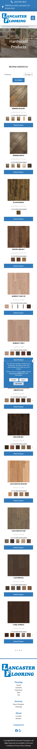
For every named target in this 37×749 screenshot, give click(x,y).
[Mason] (24, 165)
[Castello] (18, 165)
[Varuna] (29, 165)
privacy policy (21, 371)
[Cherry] (23, 306)
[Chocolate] (28, 306)
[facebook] (16, 730)
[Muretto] (18, 118)
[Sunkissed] (24, 588)
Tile (18, 695)
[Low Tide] (28, 447)
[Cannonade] (19, 189)
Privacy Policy (19, 745)
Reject (23, 380)
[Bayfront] (19, 424)
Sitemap (28, 745)
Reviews (18, 718)
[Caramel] (12, 306)
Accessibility (20, 743)
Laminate (18, 687)
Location (19, 716)
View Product (18, 125)
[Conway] (17, 447)
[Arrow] (12, 541)
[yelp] (20, 730)
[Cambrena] (18, 96)
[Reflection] (23, 400)
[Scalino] (24, 118)
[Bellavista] (19, 143)
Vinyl (18, 692)
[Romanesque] (26, 494)
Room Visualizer (18, 704)
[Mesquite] (13, 588)
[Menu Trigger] (33, 18)
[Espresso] (19, 565)
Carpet (18, 685)
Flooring (8, 26)
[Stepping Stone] (28, 400)
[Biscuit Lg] (19, 283)
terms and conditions (15, 373)
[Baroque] (17, 541)
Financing (18, 707)
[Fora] (13, 118)
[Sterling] (18, 588)
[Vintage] (29, 588)
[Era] (19, 236)
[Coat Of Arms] (19, 471)
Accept (13, 380)
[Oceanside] (28, 635)
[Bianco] (13, 165)
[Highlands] (21, 494)
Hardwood (14, 26)
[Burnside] (12, 447)
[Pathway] (17, 400)
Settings (18, 383)
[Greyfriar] (15, 494)
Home (3, 26)
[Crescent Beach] (23, 447)
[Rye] (18, 259)
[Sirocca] (24, 259)
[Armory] (19, 518)
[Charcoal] (17, 306)
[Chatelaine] (23, 541)
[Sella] (29, 118)
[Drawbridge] (28, 541)
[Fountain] (6, 400)
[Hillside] (12, 400)
